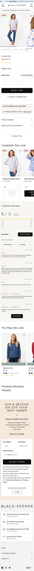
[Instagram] (6, 568)
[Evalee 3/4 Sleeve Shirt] (11, 162)
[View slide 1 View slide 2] (17, 30)
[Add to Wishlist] (20, 151)
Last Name (22, 442)
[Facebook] (2, 568)
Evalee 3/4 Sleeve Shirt (11, 179)
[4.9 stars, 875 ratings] (6, 375)
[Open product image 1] (12, 30)
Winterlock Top (8, 368)
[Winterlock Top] (13, 349)
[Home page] (17, 5)
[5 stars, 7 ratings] (5, 62)
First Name (7, 442)
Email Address (8, 450)
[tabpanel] (17, 278)
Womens (15, 49)
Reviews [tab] (5, 234)
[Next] (31, 43)
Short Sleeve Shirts (29, 49)
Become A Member (17, 462)
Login (17, 492)
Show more (17, 316)
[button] (17, 219)
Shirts (21, 49)
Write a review (25, 234)
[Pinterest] (10, 568)
